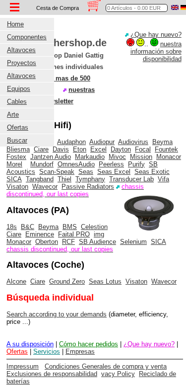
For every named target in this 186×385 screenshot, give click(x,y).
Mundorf (42, 164)
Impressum (22, 366)
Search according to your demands (56, 314)
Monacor (168, 156)
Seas (85, 171)
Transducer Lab (131, 179)
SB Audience (97, 241)
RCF (68, 241)
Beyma (162, 142)
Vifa (163, 179)
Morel (14, 164)
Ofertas (17, 351)
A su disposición (30, 344)
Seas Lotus (105, 281)
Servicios (46, 351)
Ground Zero (67, 281)
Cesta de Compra (57, 8)
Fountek (166, 149)
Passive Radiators (88, 186)
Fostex (16, 156)
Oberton (46, 241)
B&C (27, 227)
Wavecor (45, 186)
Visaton (17, 186)
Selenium (133, 241)
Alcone (16, 281)
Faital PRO (74, 234)
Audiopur (102, 142)
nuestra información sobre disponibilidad (156, 51)
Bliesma (18, 149)
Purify (136, 164)
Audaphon (71, 142)
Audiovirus (133, 142)
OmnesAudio (76, 164)
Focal (143, 149)
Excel (98, 149)
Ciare (41, 149)
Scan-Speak (56, 171)
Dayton (121, 149)
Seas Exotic (152, 171)
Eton (79, 149)
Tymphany (90, 179)
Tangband (40, 179)
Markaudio (90, 156)
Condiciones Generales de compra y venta (106, 366)
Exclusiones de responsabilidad (51, 374)
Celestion (94, 227)
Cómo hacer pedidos (88, 344)
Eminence (39, 234)
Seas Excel (113, 171)
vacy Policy (118, 374)
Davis (61, 149)
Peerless (111, 164)
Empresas (80, 351)
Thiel (64, 179)
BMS (69, 227)
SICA (14, 179)
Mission (141, 156)
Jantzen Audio (50, 156)
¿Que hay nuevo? (156, 34)
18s (11, 227)
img (99, 234)
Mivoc (117, 156)
